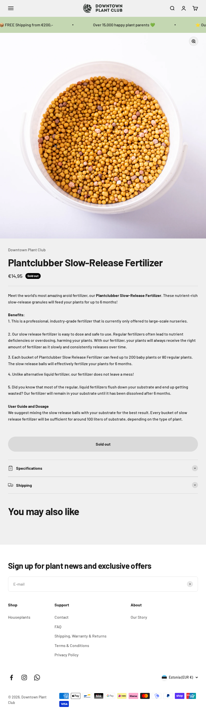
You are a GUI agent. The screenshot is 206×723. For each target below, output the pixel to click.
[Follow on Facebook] (11, 677)
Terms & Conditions (72, 645)
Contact (62, 617)
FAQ (58, 626)
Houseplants (19, 617)
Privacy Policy (67, 654)
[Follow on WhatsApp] (37, 677)
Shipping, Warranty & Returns (81, 635)
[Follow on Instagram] (24, 677)
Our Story (139, 617)
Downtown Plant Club (27, 249)
